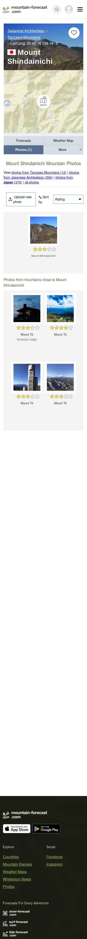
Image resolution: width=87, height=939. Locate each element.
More (62, 149)
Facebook (54, 856)
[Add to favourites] (74, 32)
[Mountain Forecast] (25, 9)
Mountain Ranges (17, 864)
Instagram (54, 864)
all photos (32, 182)
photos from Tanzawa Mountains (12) (38, 172)
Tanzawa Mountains (23, 38)
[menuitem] (24, 140)
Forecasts (23, 140)
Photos (8, 886)
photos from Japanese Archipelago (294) (41, 175)
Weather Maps (15, 871)
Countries (11, 856)
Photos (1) (23, 149)
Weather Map (63, 140)
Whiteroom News (17, 879)
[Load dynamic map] (43, 102)
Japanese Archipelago (25, 31)
